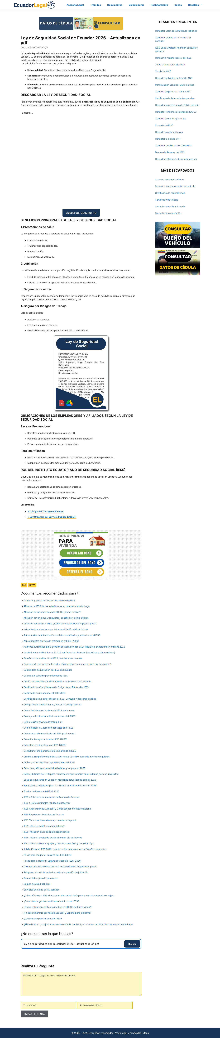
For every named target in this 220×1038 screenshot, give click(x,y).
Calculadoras (136, 4)
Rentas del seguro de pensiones (40, 878)
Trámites (95, 4)
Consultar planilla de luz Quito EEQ (173, 145)
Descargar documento (81, 212)
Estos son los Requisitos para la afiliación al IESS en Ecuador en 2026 (60, 785)
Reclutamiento (159, 4)
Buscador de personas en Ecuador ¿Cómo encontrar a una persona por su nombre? (67, 664)
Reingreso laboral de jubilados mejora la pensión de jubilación (56, 872)
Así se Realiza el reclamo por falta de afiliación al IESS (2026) (56, 629)
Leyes (32, 585)
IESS (24, 585)
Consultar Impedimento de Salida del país (177, 105)
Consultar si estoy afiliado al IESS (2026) (45, 745)
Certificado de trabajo (166, 199)
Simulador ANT (163, 71)
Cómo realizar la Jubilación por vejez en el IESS (48, 727)
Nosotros (193, 4)
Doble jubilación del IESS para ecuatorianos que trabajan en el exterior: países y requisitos (71, 774)
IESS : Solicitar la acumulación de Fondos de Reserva (51, 797)
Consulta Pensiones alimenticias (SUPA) (175, 111)
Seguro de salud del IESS (37, 883)
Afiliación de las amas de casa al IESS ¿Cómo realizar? (52, 612)
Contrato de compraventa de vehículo (175, 186)
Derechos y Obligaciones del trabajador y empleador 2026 (54, 768)
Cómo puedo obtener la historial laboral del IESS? (49, 716)
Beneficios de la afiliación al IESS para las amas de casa (53, 658)
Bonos (178, 4)
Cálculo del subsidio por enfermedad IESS (46, 675)
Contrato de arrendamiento (169, 179)
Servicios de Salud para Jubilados (41, 889)
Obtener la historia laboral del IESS (173, 57)
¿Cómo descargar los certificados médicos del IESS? (51, 901)
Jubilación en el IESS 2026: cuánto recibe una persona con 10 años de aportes (65, 849)
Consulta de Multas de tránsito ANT (173, 78)
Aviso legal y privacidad (128, 1032)
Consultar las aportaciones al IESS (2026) (45, 739)
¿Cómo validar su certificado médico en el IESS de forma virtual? (57, 907)
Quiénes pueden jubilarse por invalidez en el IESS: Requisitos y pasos (60, 866)
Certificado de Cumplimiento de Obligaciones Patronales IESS (56, 687)
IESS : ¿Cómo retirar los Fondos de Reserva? (47, 802)
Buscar (132, 944)
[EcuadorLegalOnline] (34, 4)
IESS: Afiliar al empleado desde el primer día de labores (53, 837)
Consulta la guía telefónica (169, 132)
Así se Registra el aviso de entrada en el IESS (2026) (51, 641)
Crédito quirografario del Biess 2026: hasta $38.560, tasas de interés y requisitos (67, 756)
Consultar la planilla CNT (168, 138)
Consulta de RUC (164, 125)
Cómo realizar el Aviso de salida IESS (43, 721)
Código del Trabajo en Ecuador (47, 511)
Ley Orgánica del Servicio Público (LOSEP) (53, 516)
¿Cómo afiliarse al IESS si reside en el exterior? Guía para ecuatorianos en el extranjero (69, 895)
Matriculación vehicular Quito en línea (174, 84)
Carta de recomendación (168, 213)
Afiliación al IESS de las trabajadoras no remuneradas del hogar (57, 606)
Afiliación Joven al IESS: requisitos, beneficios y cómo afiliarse (56, 617)
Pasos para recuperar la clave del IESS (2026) (48, 855)
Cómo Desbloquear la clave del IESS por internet (49, 710)
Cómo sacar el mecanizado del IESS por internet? (50, 733)
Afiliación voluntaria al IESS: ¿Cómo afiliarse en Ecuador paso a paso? (60, 623)
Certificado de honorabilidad (170, 193)
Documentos (114, 4)
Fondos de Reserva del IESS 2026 (41, 791)
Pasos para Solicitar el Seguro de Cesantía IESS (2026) (52, 860)
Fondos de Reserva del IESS (170, 152)
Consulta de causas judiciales (170, 118)
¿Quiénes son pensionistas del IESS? (43, 918)
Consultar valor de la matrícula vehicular (176, 30)
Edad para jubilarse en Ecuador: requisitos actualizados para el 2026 (60, 779)
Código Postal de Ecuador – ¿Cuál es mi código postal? (52, 704)
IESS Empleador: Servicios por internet (44, 814)
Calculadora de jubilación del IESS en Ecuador (48, 669)
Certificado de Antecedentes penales (174, 98)
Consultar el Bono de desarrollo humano (176, 159)
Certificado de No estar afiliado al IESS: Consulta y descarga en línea (60, 698)
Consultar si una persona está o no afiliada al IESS (50, 750)
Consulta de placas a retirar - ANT (173, 91)
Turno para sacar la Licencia (170, 64)
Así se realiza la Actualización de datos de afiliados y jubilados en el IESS (62, 635)
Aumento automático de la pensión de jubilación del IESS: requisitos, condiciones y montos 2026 (74, 646)
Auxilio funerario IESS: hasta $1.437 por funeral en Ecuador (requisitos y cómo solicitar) (69, 652)
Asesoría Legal (75, 4)
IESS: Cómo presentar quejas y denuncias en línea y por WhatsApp (59, 843)
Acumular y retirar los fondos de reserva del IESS (49, 600)
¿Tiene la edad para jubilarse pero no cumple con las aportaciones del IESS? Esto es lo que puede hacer (78, 924)
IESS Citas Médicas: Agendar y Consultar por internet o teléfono (57, 808)
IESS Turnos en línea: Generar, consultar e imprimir (50, 820)
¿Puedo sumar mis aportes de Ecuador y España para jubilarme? (57, 912)
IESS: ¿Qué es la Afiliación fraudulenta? (44, 826)
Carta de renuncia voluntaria (170, 206)
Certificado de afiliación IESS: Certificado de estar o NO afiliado (57, 681)
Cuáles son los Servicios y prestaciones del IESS (49, 762)
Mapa (146, 1032)
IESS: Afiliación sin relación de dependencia (46, 831)
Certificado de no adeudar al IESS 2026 (44, 693)
